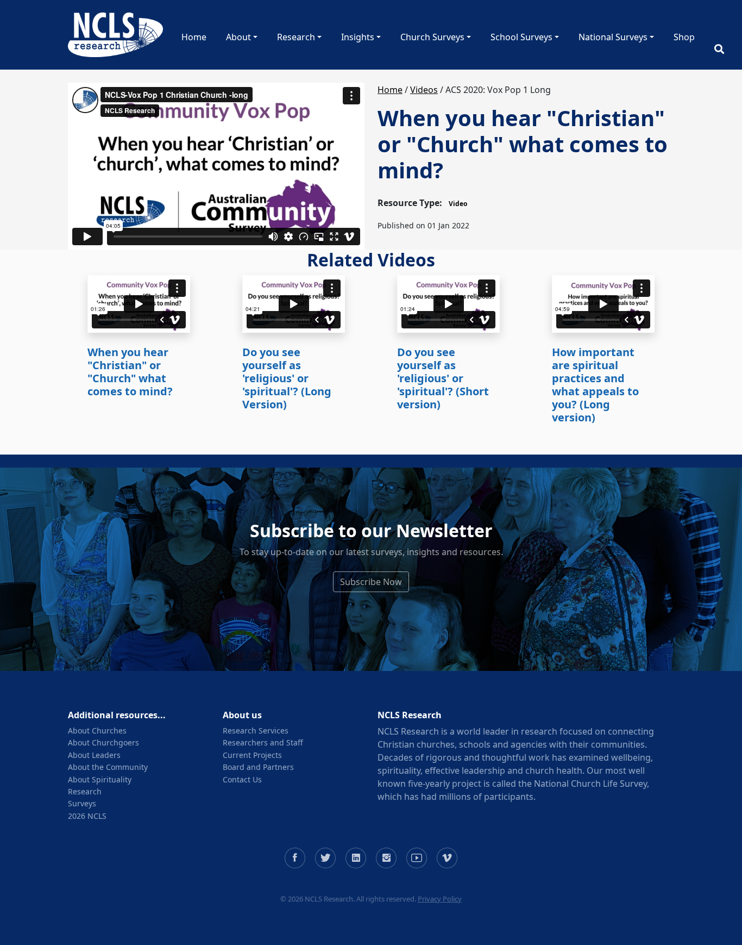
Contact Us (242, 779)
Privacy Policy (440, 899)
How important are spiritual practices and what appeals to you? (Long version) (595, 385)
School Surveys (521, 37)
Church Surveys (432, 37)
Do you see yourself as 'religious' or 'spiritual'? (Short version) (443, 378)
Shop (684, 37)
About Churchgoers (103, 742)
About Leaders (94, 755)
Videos (424, 90)
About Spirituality (99, 779)
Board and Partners (258, 767)
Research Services (255, 730)
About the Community (108, 767)
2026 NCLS (87, 816)
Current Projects (252, 755)
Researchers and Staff (263, 742)
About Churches (97, 730)
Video (458, 203)
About (238, 37)
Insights (357, 37)
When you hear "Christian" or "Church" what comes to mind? (130, 372)
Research (296, 37)
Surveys (82, 803)
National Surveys (612, 37)
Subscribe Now (371, 582)
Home (193, 37)
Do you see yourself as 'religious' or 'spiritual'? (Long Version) (286, 378)
